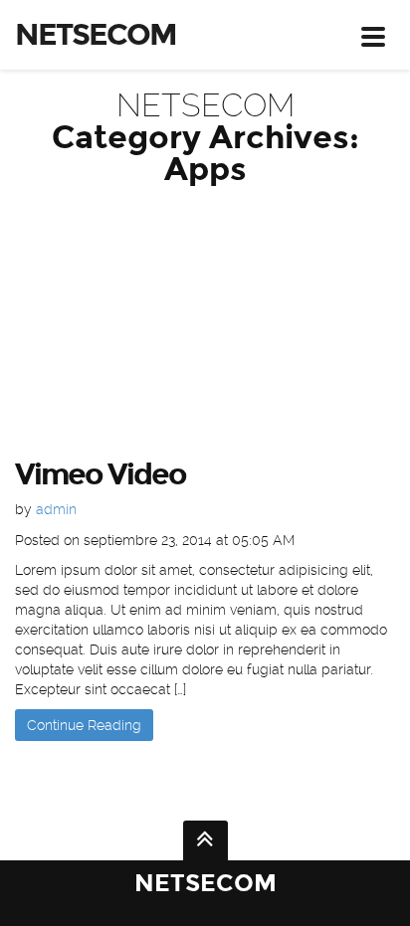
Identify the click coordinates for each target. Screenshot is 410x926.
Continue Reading (84, 725)
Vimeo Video (100, 474)
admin (56, 509)
